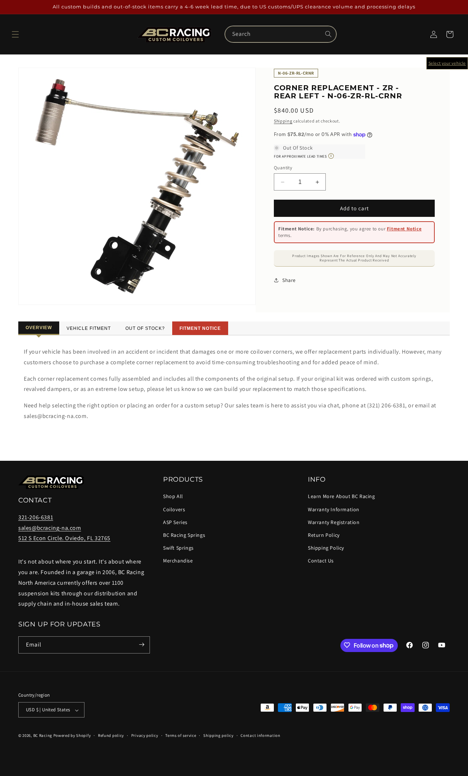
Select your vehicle (447, 63)
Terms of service (180, 735)
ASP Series (175, 522)
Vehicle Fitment (89, 328)
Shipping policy (218, 735)
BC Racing (42, 735)
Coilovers (174, 509)
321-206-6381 (35, 517)
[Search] (328, 34)
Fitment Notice (404, 229)
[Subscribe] (141, 644)
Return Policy (324, 535)
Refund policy (111, 735)
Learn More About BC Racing (341, 496)
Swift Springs (178, 548)
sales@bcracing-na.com (49, 527)
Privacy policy (144, 735)
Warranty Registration (334, 522)
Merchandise (178, 560)
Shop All (173, 496)
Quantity (283, 168)
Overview (39, 327)
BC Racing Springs (184, 535)
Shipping (283, 121)
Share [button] (289, 280)
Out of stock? (145, 328)
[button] (15, 34)
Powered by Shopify (72, 735)
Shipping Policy (326, 548)
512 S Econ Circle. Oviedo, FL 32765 (64, 538)
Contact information (260, 735)
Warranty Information (333, 509)
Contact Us (321, 560)
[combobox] (280, 34)
